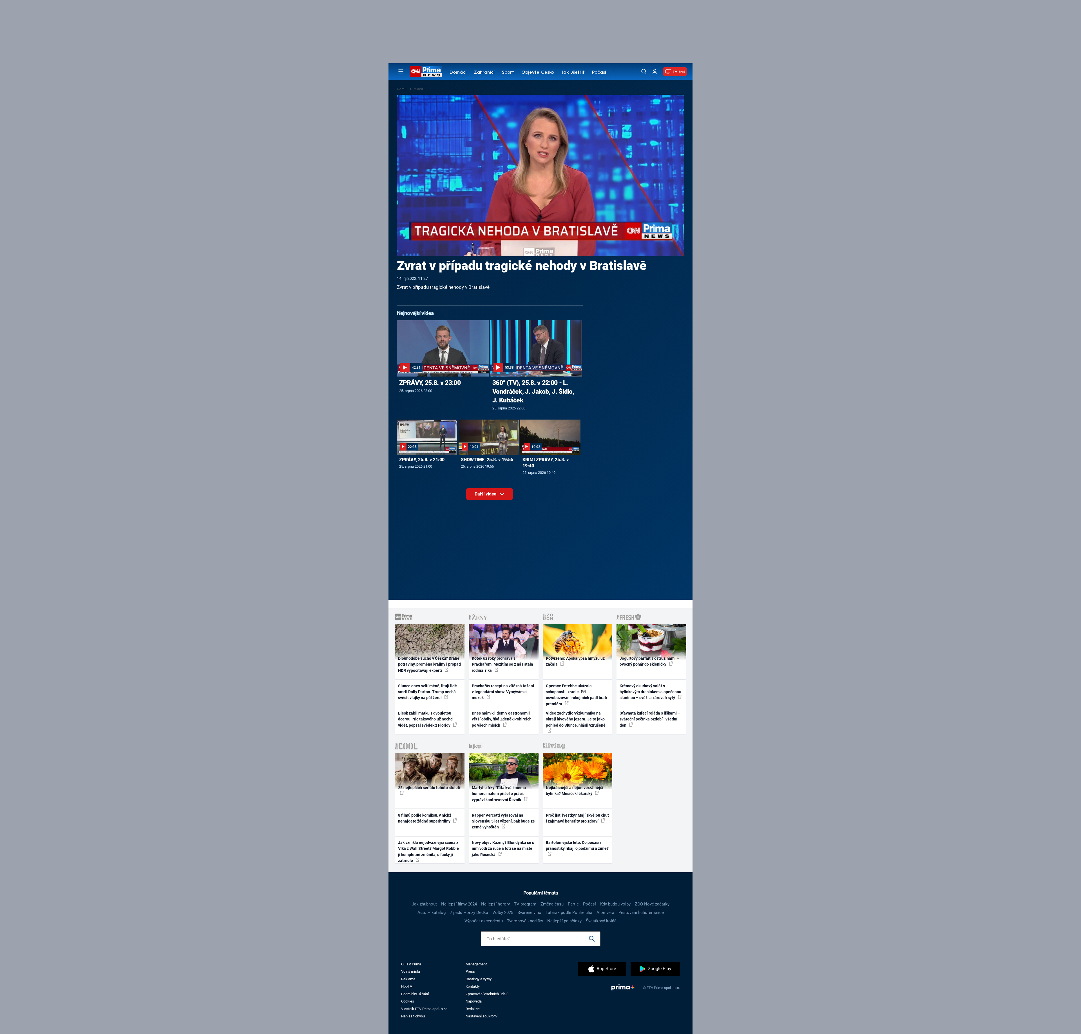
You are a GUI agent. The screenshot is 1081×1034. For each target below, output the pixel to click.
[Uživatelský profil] (654, 71)
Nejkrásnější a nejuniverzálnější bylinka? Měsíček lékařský (574, 790)
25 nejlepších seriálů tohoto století (429, 787)
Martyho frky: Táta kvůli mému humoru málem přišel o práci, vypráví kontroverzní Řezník (499, 793)
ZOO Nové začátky (652, 904)
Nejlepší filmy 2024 (459, 904)
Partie (573, 904)
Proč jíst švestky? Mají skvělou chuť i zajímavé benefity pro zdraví (577, 818)
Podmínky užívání (415, 994)
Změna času (552, 904)
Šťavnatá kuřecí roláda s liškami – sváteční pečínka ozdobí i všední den (650, 719)
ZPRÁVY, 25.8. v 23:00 (430, 382)
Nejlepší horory (495, 904)
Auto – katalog (431, 912)
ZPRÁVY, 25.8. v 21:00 (422, 459)
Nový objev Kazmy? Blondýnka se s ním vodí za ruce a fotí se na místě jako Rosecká (503, 848)
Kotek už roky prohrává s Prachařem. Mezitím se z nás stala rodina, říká (502, 664)
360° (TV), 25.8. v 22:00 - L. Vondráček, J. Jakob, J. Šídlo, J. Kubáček (533, 391)
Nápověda (474, 1001)
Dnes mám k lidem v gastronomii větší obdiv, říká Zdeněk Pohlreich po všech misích (501, 719)
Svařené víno (529, 912)
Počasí (599, 72)
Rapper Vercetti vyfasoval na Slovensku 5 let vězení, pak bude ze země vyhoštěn (503, 821)
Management (476, 964)
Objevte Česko (537, 72)
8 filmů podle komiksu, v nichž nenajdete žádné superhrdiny (424, 818)
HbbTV (406, 986)
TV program (525, 904)
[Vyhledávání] (643, 71)
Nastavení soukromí (481, 1016)
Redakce (473, 1009)
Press (470, 971)
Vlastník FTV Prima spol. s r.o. (424, 1009)
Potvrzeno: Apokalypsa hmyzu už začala (575, 661)
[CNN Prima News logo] (426, 71)
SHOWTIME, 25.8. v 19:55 (487, 459)
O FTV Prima (411, 964)
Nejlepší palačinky (564, 920)
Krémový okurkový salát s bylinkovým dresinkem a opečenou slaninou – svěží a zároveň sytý (650, 692)
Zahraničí (484, 72)
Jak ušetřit (573, 72)
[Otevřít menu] (401, 71)
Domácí (458, 72)
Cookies (407, 1001)
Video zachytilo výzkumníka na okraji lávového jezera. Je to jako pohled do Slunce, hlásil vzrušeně (576, 719)
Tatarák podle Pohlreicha (569, 912)
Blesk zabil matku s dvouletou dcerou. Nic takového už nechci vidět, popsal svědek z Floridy (426, 719)
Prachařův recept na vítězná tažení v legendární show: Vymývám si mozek (503, 692)
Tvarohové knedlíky (525, 920)
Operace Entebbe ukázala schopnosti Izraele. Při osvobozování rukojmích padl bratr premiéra (576, 695)
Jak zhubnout (424, 904)
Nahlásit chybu (413, 1016)
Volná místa (410, 971)
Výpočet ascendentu (483, 920)
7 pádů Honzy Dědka (469, 912)
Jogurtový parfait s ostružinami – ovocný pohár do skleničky (649, 661)
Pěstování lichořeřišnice (641, 912)
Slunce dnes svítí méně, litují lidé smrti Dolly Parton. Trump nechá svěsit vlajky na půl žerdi (427, 692)
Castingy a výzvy (479, 979)
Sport (508, 72)
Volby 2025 (502, 912)
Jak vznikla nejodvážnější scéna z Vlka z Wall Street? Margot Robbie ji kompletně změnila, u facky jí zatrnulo (428, 851)
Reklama (408, 979)
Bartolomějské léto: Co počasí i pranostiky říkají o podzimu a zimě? (577, 845)
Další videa (486, 494)
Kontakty (473, 986)
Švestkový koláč (601, 920)
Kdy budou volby (615, 904)
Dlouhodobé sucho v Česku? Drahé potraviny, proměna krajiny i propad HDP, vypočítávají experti (429, 664)
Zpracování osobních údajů (487, 994)
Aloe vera (605, 912)
